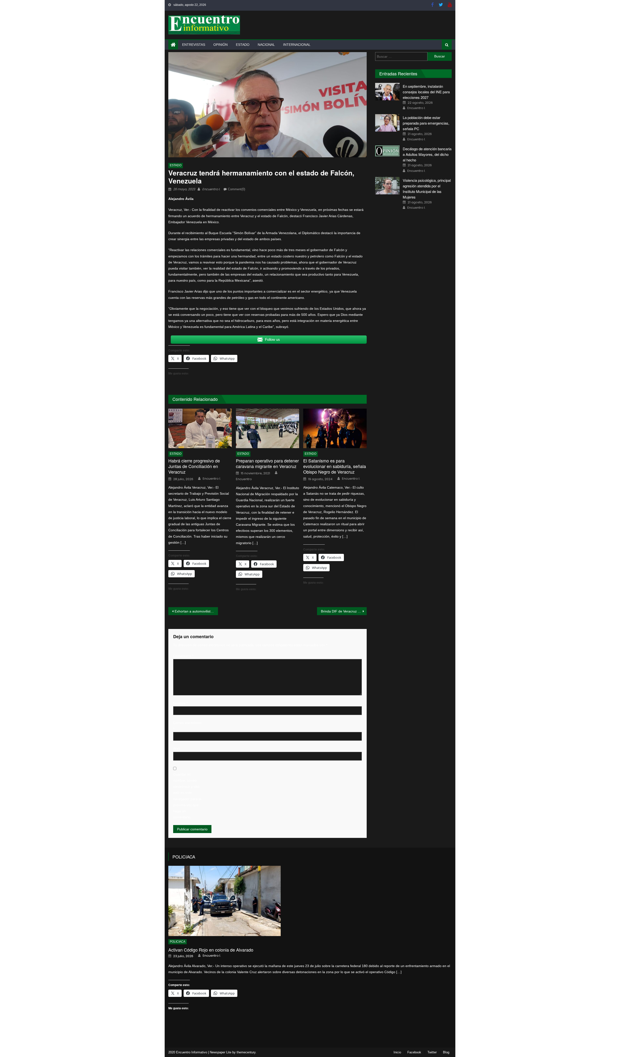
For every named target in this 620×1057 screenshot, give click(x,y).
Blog (446, 1052)
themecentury (246, 1052)
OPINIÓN (220, 45)
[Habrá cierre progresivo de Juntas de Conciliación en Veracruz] (200, 428)
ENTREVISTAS (193, 45)
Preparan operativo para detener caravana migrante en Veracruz (267, 463)
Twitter (432, 1052)
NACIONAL (266, 45)
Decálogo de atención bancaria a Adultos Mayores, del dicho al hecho (427, 154)
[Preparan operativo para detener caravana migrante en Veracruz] (267, 428)
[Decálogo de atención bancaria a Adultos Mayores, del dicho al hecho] (387, 150)
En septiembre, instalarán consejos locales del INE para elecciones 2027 (426, 92)
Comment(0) (236, 189)
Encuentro (244, 479)
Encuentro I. (211, 189)
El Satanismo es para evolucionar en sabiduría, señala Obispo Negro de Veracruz (334, 466)
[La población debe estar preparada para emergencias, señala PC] (387, 123)
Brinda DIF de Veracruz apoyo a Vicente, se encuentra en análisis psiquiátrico (344, 611)
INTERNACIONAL (296, 45)
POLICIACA (183, 856)
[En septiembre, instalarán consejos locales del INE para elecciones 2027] (387, 91)
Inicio (397, 1052)
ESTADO (242, 45)
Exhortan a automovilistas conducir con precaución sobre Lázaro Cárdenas (196, 611)
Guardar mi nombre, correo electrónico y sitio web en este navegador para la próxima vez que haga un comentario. (187, 795)
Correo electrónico (187, 726)
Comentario (183, 656)
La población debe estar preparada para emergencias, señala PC (426, 123)
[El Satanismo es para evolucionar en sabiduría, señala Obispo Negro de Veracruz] (335, 428)
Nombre (180, 703)
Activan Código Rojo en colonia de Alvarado (210, 950)
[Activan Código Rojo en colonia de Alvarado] (310, 901)
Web (176, 748)
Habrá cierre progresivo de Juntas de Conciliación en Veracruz (194, 466)
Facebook (414, 1052)
